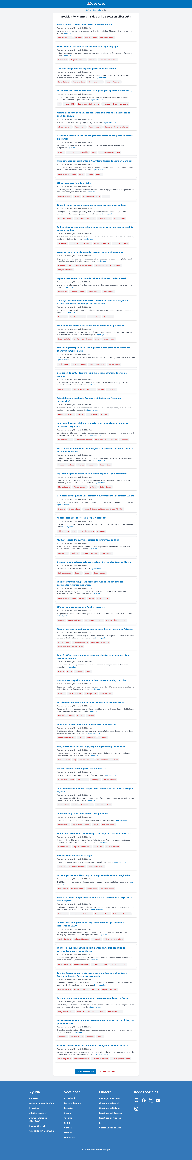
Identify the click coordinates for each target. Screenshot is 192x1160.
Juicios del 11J (69, 104)
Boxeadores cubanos (97, 364)
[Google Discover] (136, 1100)
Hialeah (61, 152)
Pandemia (74, 553)
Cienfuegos (95, 780)
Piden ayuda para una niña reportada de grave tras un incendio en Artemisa (95, 629)
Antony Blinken (64, 389)
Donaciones (62, 60)
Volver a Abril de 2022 (85, 1071)
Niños (89, 671)
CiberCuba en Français (110, 1118)
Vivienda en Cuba (64, 440)
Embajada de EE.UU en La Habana (115, 104)
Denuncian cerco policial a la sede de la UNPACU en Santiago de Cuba (91, 680)
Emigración (112, 389)
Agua (97, 339)
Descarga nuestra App (110, 1098)
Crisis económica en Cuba (84, 218)
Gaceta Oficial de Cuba (110, 1127)
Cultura (68, 1127)
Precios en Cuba (79, 82)
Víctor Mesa (62, 292)
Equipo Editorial (37, 1126)
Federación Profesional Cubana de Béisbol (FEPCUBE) (103, 509)
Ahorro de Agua (109, 339)
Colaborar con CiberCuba (41, 1130)
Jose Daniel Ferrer (74, 694)
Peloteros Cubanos (77, 292)
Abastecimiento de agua (83, 339)
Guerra (98, 174)
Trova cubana (82, 780)
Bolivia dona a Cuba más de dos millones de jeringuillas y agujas (89, 46)
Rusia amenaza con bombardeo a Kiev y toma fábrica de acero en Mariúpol (94, 161)
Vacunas (81, 465)
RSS (101, 1122)
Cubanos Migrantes (81, 939)
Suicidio (61, 716)
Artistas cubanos (108, 825)
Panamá (101, 389)
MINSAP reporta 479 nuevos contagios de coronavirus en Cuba (88, 539)
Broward (81, 414)
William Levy (63, 889)
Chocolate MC (63, 825)
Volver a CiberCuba (107, 1071)
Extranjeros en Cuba (103, 805)
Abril (100, 10)
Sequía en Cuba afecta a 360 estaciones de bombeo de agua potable (90, 325)
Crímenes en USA (76, 1037)
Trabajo (106, 196)
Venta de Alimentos (113, 82)
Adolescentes (92, 414)
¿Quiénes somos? (38, 1113)
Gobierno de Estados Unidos (88, 104)
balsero (87, 573)
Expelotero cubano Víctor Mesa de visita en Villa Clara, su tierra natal (91, 278)
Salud (94, 152)
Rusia (81, 174)
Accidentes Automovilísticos (80, 243)
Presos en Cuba (106, 694)
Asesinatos (62, 1037)
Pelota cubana (108, 292)
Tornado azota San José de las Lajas (74, 855)
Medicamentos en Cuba (108, 60)
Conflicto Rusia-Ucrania (67, 174)
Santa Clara (98, 847)
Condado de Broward (66, 414)
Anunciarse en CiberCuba (41, 1103)
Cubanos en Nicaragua (121, 914)
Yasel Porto (62, 317)
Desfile (77, 196)
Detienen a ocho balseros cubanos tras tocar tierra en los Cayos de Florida (94, 562)
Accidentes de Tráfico (102, 243)
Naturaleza (91, 738)
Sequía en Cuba (64, 339)
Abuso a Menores (64, 127)
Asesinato (90, 1037)
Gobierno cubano (64, 266)
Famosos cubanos (107, 38)
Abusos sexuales (95, 127)
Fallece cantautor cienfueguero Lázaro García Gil (81, 768)
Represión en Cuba (109, 989)
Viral (74, 531)
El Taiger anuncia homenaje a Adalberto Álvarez (81, 607)
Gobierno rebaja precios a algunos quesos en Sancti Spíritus (86, 68)
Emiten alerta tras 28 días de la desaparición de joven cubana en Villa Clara (94, 833)
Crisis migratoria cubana (114, 939)
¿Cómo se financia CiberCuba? (38, 1119)
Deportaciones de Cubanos (81, 914)
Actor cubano (92, 889)
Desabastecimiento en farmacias (70, 646)
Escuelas (104, 414)
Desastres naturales (95, 867)
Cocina (67, 1113)
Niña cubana (63, 914)
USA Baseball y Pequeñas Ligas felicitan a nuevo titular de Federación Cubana (95, 495)
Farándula (79, 671)
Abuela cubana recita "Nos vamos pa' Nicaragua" (81, 517)
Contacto (33, 1098)
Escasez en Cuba (104, 218)
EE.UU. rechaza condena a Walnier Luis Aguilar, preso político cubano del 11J (94, 90)
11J (59, 104)
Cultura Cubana (106, 487)
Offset (69, 671)
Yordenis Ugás (63, 364)
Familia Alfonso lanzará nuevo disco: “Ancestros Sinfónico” (86, 24)
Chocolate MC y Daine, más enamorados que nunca (82, 813)
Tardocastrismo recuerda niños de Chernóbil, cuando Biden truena (90, 252)
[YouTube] (157, 1100)
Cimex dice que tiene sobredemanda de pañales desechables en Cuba (91, 205)
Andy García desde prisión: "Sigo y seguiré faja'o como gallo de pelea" (91, 746)
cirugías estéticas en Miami (110, 152)
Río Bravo (80, 1011)
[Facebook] (143, 1100)
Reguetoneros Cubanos (94, 620)
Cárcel (75, 805)
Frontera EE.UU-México (96, 1011)
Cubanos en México (121, 243)
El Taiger (61, 620)
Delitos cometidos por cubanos (116, 127)
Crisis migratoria (64, 939)
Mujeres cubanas (112, 847)
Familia (99, 1037)
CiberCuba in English (109, 1103)
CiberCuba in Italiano (109, 1108)
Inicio (86, 10)
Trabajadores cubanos (91, 196)
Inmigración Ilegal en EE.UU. (84, 389)
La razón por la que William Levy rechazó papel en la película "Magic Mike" (94, 875)
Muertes (80, 716)
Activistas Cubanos (86, 760)
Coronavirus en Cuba (66, 465)
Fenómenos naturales (66, 738)
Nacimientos (108, 317)
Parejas (96, 825)
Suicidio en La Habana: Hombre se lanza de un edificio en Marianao (90, 702)
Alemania (95, 989)
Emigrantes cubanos (118, 964)
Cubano (71, 716)
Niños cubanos (119, 218)
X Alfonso (78, 38)
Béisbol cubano (93, 292)
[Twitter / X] (150, 1100)
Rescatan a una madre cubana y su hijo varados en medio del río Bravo (92, 998)
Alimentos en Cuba (95, 82)
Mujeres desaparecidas (81, 847)
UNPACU (61, 694)
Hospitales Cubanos (78, 60)
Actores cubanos (77, 889)
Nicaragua (101, 531)
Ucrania (90, 174)
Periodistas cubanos (77, 317)
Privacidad (34, 1108)
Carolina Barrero (64, 989)
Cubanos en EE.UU (115, 1011)
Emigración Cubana (65, 270)
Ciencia (80, 738)
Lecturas (93, 487)
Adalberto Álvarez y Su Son (116, 620)
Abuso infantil (80, 127)
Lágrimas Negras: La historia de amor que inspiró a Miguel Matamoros (92, 473)
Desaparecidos (63, 847)
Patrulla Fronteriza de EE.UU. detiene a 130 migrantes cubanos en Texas (93, 1045)
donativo (92, 60)
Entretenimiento (72, 1103)
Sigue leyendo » (69, 33)
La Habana (103, 738)
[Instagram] (136, 1108)
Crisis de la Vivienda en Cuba (106, 440)
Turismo (68, 1118)
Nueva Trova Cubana (66, 780)
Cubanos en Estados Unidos (78, 152)
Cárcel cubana (63, 805)
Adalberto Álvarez (75, 620)
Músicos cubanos (64, 38)
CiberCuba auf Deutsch (110, 1113)
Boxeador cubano (79, 364)
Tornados (61, 867)
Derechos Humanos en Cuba (107, 760)
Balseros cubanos (64, 573)
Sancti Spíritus (63, 82)
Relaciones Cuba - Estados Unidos (108, 266)
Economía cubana (65, 218)
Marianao (90, 716)
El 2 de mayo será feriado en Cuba (74, 183)
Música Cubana (91, 38)
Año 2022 (93, 10)
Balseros (78, 573)
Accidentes (62, 243)
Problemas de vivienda (83, 440)
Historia (68, 1132)
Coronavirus (91, 465)
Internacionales (114, 364)
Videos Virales (63, 531)
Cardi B (61, 671)
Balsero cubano (100, 573)
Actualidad (69, 1098)
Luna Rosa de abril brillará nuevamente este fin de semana (86, 724)
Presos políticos (90, 694)
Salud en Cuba (105, 465)
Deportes (61, 509)
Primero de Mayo (64, 196)
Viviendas (124, 440)
